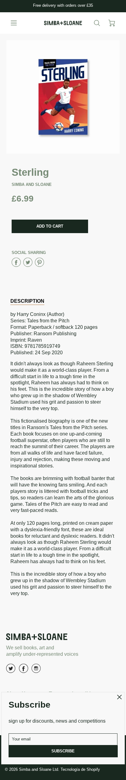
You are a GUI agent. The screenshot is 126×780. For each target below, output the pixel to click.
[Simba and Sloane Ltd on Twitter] (10, 670)
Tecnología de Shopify (80, 769)
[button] (50, 226)
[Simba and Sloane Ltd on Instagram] (36, 670)
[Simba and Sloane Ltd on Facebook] (23, 670)
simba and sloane (32, 184)
